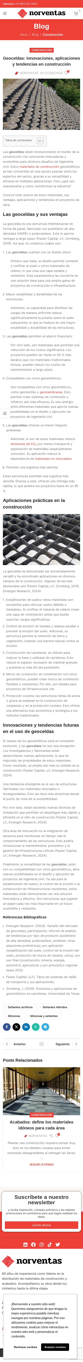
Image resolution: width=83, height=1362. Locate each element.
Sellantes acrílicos (20, 1007)
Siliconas (14, 1016)
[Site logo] (41, 13)
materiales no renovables (53, 459)
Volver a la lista (41, 1044)
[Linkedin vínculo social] (26, 1027)
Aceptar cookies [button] (55, 1347)
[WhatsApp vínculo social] (36, 1027)
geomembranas (51, 392)
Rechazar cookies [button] (25, 1347)
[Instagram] (41, 1244)
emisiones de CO (24, 444)
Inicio (24, 34)
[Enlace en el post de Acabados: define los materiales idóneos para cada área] (41, 1091)
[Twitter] (57, 1244)
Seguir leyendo (42, 1164)
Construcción (53, 34)
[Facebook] (33, 1244)
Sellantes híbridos (55, 1007)
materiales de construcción (39, 166)
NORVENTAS (29, 73)
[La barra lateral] (5, 413)
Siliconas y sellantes (44, 1016)
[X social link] (16, 1027)
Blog (35, 34)
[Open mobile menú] (5, 13)
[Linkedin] (25, 1244)
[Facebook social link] (7, 1027)
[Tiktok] (49, 1244)
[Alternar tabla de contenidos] (38, 141)
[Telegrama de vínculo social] (45, 1027)
